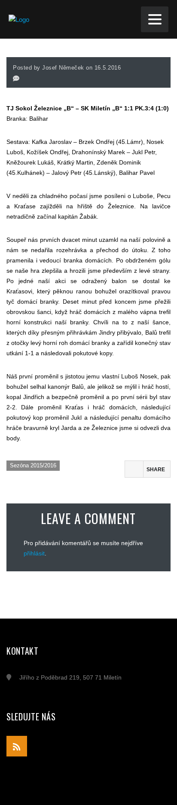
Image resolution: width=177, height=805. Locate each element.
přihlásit (34, 553)
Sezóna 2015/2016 (33, 465)
